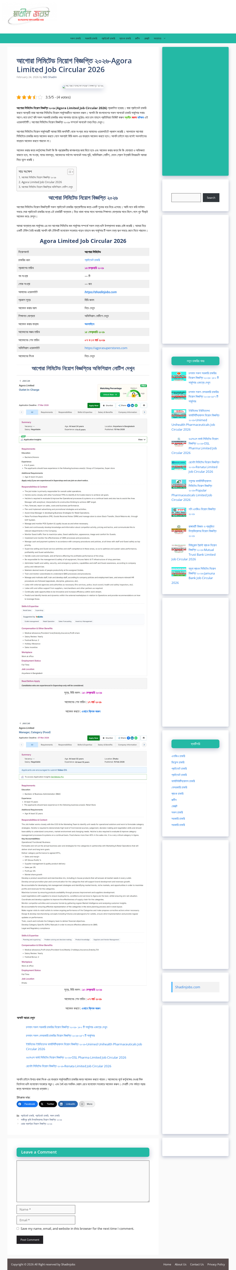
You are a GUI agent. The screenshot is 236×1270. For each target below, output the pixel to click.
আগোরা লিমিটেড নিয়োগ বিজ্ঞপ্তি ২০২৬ (39, 177)
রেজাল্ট (146, 38)
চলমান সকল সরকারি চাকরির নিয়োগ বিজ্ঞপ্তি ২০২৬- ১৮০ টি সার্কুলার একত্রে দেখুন (66, 1027)
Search (211, 197)
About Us (180, 1264)
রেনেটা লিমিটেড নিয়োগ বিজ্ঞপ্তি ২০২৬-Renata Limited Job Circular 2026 (68, 1066)
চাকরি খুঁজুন (177, 191)
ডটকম (141, 117)
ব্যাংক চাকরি (125, 38)
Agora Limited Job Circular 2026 (42, 182)
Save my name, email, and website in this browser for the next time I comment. (77, 1228)
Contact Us (197, 1264)
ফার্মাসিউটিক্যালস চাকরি (183, 781)
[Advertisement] (195, 111)
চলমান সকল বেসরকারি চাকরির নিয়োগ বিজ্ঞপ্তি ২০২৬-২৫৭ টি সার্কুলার (60, 1035)
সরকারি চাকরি (91, 38)
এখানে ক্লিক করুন (91, 1008)
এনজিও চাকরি (178, 756)
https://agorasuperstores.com (106, 348)
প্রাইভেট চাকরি (108, 38)
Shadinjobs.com (187, 987)
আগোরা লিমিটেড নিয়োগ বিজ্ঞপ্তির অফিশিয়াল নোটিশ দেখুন (47, 187)
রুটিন (137, 38)
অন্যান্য (157, 38)
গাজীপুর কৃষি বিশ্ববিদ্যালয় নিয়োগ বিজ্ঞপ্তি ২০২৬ (41, 1119)
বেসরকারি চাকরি (179, 787)
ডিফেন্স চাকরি (177, 762)
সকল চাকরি (75, 38)
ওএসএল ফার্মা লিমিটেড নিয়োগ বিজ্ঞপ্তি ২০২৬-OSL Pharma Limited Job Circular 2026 (76, 1057)
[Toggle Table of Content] (69, 172)
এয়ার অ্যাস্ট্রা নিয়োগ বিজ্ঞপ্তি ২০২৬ (36, 1123)
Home (167, 1264)
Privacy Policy (216, 1264)
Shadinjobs (68, 1264)
